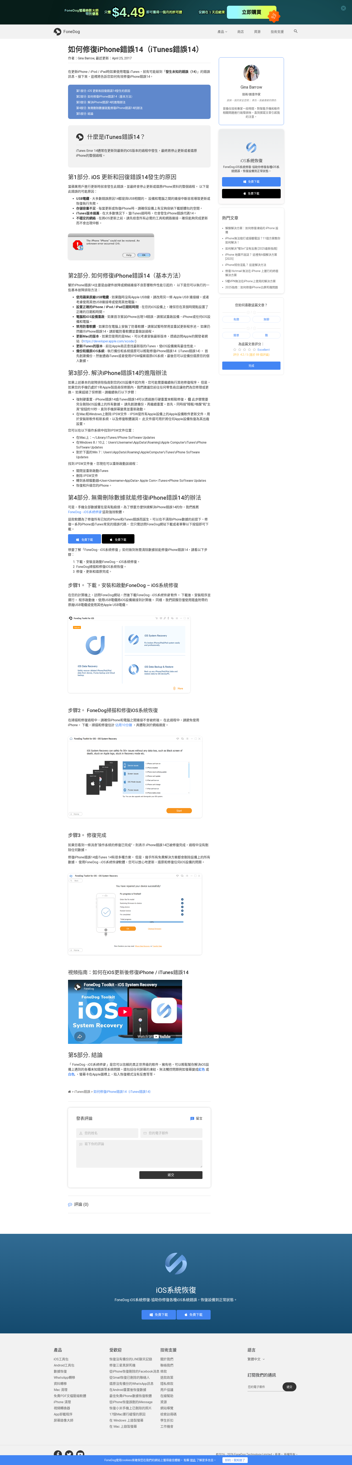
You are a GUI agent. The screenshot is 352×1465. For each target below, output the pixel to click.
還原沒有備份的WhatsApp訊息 (131, 1384)
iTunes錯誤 (82, 1092)
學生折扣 (166, 1420)
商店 (240, 32)
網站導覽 (166, 1408)
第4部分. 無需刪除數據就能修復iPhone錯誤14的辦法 (109, 108)
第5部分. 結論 (84, 113)
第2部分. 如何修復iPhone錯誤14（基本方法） (105, 96)
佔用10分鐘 (123, 725)
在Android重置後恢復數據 (127, 1390)
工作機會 (166, 1426)
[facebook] (58, 1454)
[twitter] (69, 1454)
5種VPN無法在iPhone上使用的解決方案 (250, 281)
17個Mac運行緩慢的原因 (127, 1414)
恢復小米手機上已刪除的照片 (130, 1408)
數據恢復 (60, 1371)
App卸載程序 (63, 1414)
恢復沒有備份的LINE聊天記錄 (130, 1359)
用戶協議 (166, 1390)
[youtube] (80, 1454)
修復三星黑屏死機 (122, 1365)
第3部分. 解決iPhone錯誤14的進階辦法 (100, 102)
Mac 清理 (60, 1390)
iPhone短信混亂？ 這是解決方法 (245, 264)
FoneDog (71, 31)
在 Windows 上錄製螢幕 (126, 1420)
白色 (71, 1074)
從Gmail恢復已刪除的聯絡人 (129, 1378)
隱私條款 (166, 1384)
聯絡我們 (166, 1365)
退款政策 (166, 1378)
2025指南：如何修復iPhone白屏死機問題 (251, 287)
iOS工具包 (61, 1359)
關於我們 (166, 1359)
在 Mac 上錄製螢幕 (123, 1426)
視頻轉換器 (62, 1408)
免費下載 (87, 539)
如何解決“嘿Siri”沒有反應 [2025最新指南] (251, 248)
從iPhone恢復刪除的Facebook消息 (134, 1371)
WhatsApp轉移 (64, 1378)
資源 (257, 32)
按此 (193, 1460)
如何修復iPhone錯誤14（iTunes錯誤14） (123, 1092)
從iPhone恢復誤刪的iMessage (131, 1402)
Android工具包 (64, 1365)
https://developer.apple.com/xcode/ (109, 341)
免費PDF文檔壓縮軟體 (70, 1396)
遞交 (171, 1175)
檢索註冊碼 (168, 1414)
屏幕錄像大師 (63, 1420)
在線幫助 (166, 1396)
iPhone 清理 (62, 1402)
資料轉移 (60, 1384)
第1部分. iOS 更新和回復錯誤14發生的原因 (103, 90)
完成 (251, 365)
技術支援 (277, 32)
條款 (163, 1371)
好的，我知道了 (235, 1460)
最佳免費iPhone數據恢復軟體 (130, 1396)
